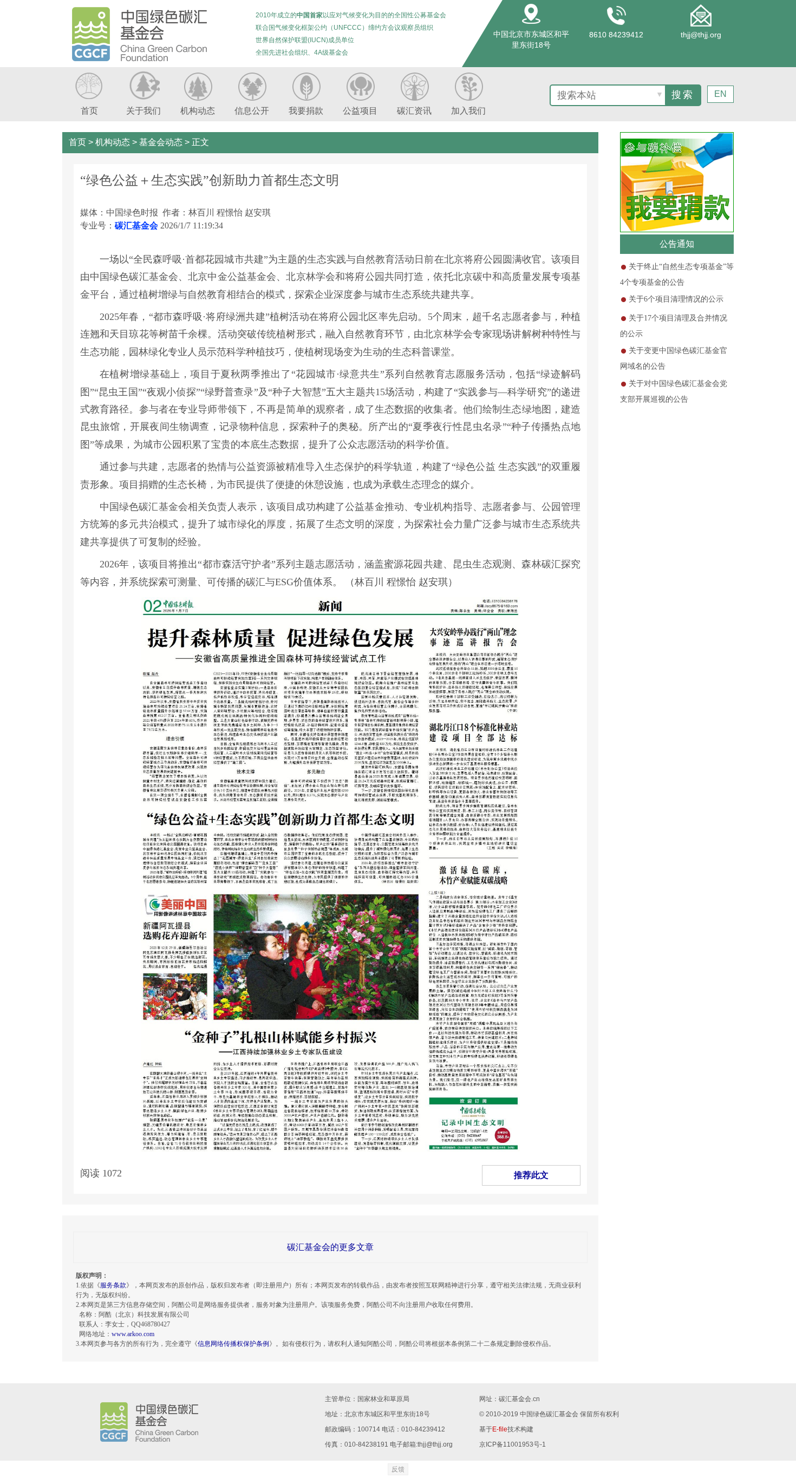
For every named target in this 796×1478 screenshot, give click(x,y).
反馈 (398, 1469)
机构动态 (112, 142)
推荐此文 (531, 1175)
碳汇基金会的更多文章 (330, 1247)
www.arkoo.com (133, 1334)
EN (720, 94)
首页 (77, 142)
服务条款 (113, 1285)
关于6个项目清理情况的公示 (676, 299)
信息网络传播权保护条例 (233, 1344)
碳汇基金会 (136, 225)
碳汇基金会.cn (519, 1399)
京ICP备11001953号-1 (512, 1444)
